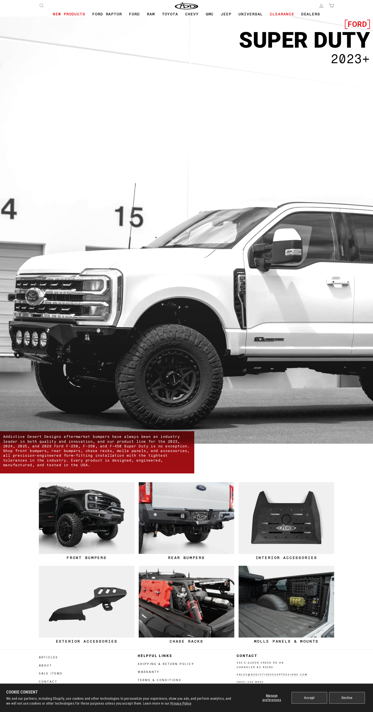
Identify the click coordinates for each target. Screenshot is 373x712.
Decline (347, 698)
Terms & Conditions (159, 679)
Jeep (226, 14)
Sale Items (51, 673)
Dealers (310, 14)
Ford (134, 14)
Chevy (192, 14)
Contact (48, 681)
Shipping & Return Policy (166, 663)
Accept (309, 698)
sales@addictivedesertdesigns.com (272, 674)
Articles (48, 657)
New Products (69, 14)
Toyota (170, 14)
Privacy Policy (181, 703)
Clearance (282, 14)
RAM (151, 14)
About (45, 665)
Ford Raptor (107, 14)
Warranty (148, 671)
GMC (210, 14)
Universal (251, 14)
